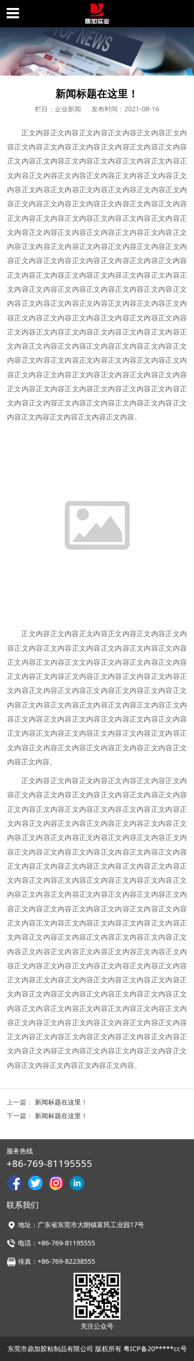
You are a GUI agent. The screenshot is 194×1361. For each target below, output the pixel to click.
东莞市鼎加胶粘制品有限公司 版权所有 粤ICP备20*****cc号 (97, 1348)
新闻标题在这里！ (61, 1101)
